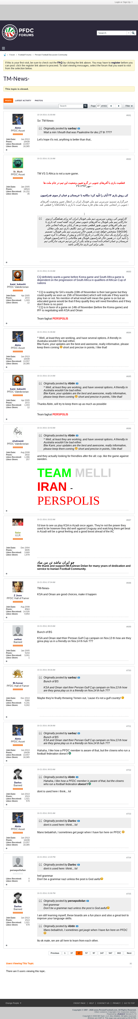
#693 (128, 271)
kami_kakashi (18, 284)
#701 (128, 726)
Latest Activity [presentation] (23, 101)
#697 (128, 520)
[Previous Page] (111, 106)
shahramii (18, 441)
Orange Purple (13, 1003)
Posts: (9, 141)
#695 (128, 376)
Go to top (129, 1003)
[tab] (8, 100)
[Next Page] (119, 106)
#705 (128, 894)
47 (79, 953)
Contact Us (103, 1003)
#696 (128, 428)
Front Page (79, 1003)
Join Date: (11, 139)
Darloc (18, 782)
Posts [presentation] (8, 101)
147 (102, 953)
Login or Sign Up (122, 2)
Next (129, 953)
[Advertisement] (69, 12)
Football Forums (24, 55)
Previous (55, 953)
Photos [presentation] (39, 101)
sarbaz (18, 639)
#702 (128, 770)
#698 (128, 583)
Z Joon (18, 595)
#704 (128, 857)
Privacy (116, 1003)
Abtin (18, 127)
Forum (12, 55)
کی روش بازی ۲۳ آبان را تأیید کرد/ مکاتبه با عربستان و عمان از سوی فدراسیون (84, 195)
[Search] (133, 32)
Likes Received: (14, 144)
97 (94, 953)
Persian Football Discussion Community (51, 55)
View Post (79, 128)
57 (86, 953)
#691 (128, 115)
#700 (128, 670)
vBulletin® (121, 1014)
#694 (128, 332)
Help (91, 1003)
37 (72, 953)
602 (119, 953)
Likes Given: (12, 146)
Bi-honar (18, 683)
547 (110, 953)
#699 (128, 627)
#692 (128, 159)
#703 (128, 814)
